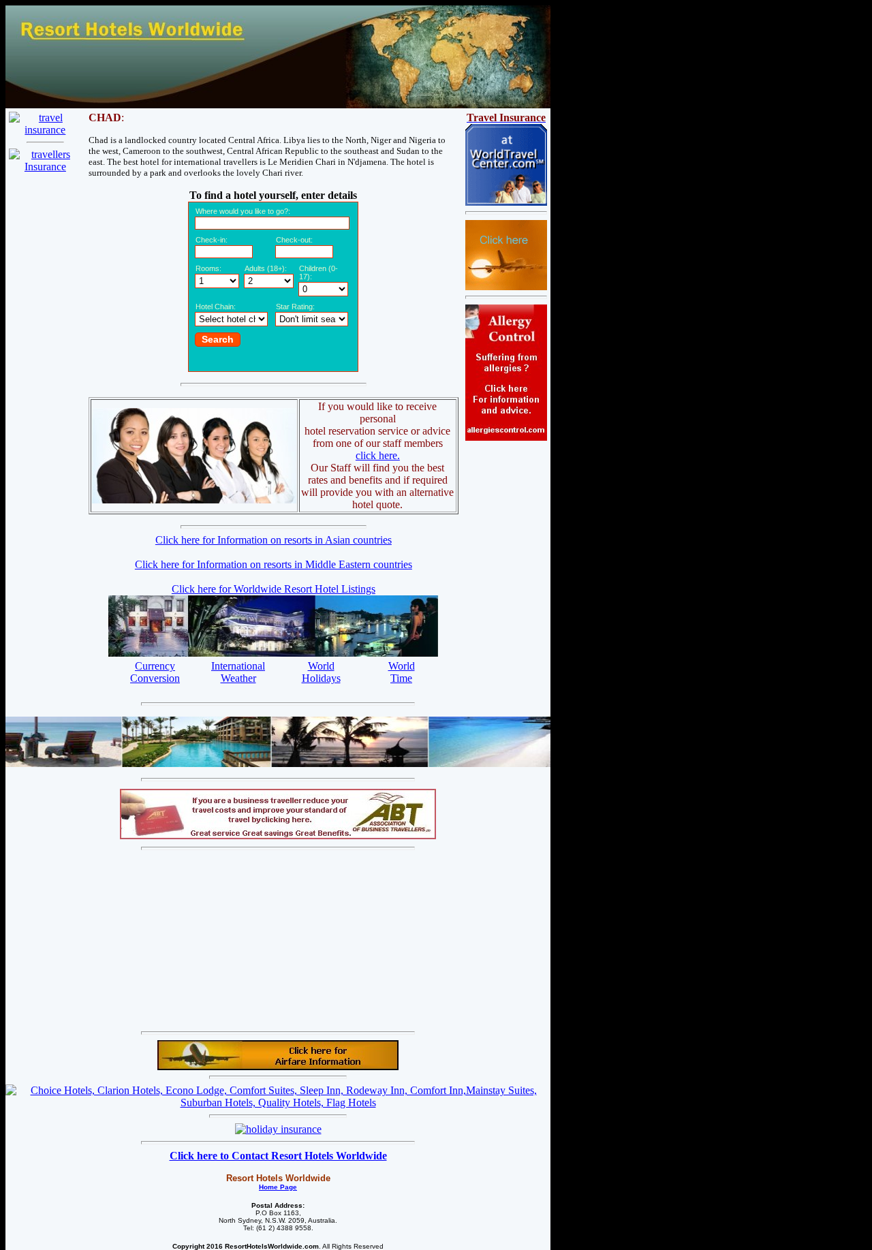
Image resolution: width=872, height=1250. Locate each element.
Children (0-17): (318, 272)
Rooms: (208, 268)
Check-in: (212, 240)
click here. (378, 455)
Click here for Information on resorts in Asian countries (273, 540)
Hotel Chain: (216, 306)
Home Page (278, 1187)
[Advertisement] (142, 941)
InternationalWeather (238, 672)
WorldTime (401, 672)
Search (218, 339)
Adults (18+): (266, 268)
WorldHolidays (321, 672)
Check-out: (294, 240)
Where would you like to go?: (243, 211)
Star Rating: (295, 306)
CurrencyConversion (155, 672)
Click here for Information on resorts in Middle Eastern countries (273, 564)
